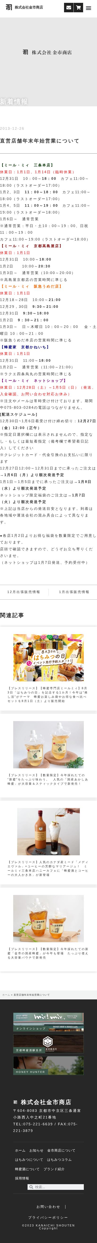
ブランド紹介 (54, 1169)
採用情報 (22, 1178)
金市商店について (61, 1150)
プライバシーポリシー (48, 1217)
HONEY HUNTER (30, 1072)
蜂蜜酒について (27, 1169)
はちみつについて (29, 1159)
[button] (88, 8)
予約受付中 (75, 562)
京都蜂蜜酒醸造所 (29, 1050)
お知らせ (36, 1150)
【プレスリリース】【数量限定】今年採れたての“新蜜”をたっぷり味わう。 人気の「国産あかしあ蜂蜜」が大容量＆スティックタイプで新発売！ (48, 779)
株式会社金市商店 (29, 7)
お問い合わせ (48, 1207)
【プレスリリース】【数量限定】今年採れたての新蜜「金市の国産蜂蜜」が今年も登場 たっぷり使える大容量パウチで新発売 (48, 953)
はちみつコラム (59, 1159)
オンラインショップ (31, 1028)
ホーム (6, 995)
